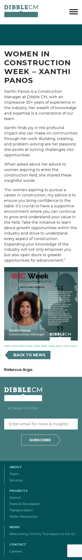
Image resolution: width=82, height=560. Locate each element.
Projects (18, 491)
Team (14, 474)
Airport (15, 498)
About (15, 467)
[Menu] (73, 12)
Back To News (29, 355)
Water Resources (23, 516)
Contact (17, 544)
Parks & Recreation (24, 504)
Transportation (21, 510)
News (14, 527)
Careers (15, 551)
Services (16, 480)
